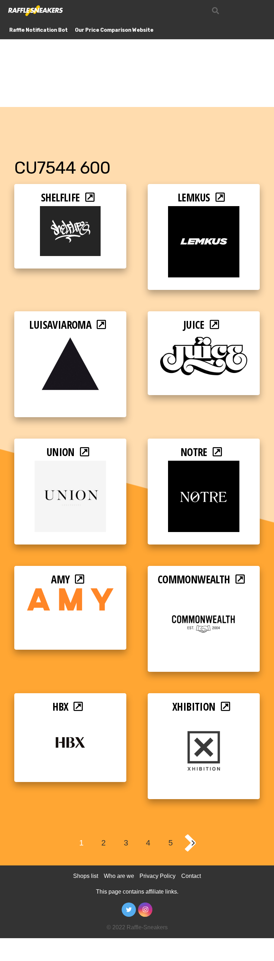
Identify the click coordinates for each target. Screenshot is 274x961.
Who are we (119, 876)
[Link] (35, 10)
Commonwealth (194, 579)
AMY (60, 579)
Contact (191, 876)
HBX (60, 706)
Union (60, 452)
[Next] (193, 843)
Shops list (85, 876)
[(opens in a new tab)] (70, 211)
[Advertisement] (137, 53)
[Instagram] (145, 910)
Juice (193, 324)
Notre (194, 452)
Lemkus (194, 197)
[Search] (215, 11)
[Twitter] (129, 910)
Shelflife (60, 197)
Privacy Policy (157, 876)
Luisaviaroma (60, 324)
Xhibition (193, 706)
